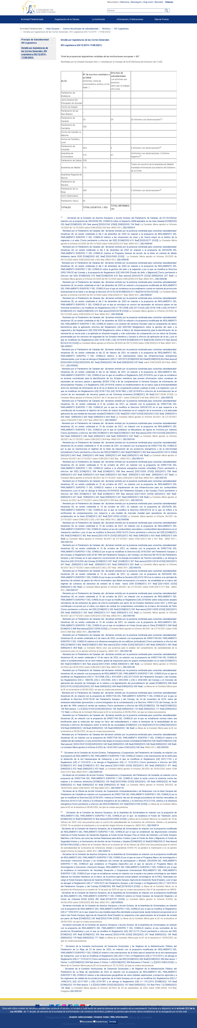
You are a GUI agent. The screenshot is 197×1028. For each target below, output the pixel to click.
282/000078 (167, 397)
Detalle (112, 1021)
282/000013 (153, 825)
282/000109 (94, 632)
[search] (138, 10)
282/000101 (138, 458)
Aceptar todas (101, 1017)
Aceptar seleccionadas (81, 1017)
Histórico (106, 28)
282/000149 (129, 667)
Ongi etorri (148, 2)
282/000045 (123, 259)
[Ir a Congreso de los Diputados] (38, 8)
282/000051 (67, 346)
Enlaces (169, 2)
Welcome (124, 2)
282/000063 (72, 365)
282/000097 (110, 420)
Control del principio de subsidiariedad (80, 28)
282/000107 (72, 590)
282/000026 (117, 902)
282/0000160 (95, 772)
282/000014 (104, 851)
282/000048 (117, 314)
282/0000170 (117, 788)
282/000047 (146, 295)
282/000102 (161, 478)
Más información (119, 1017)
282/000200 (163, 747)
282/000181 (76, 991)
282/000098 (123, 519)
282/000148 (126, 651)
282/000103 (137, 500)
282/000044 (146, 243)
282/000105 (135, 567)
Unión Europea (52, 28)
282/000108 (129, 616)
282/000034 (129, 227)
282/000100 (129, 439)
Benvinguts (136, 2)
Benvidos (159, 2)
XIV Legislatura (121, 28)
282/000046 (161, 279)
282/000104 (67, 542)
